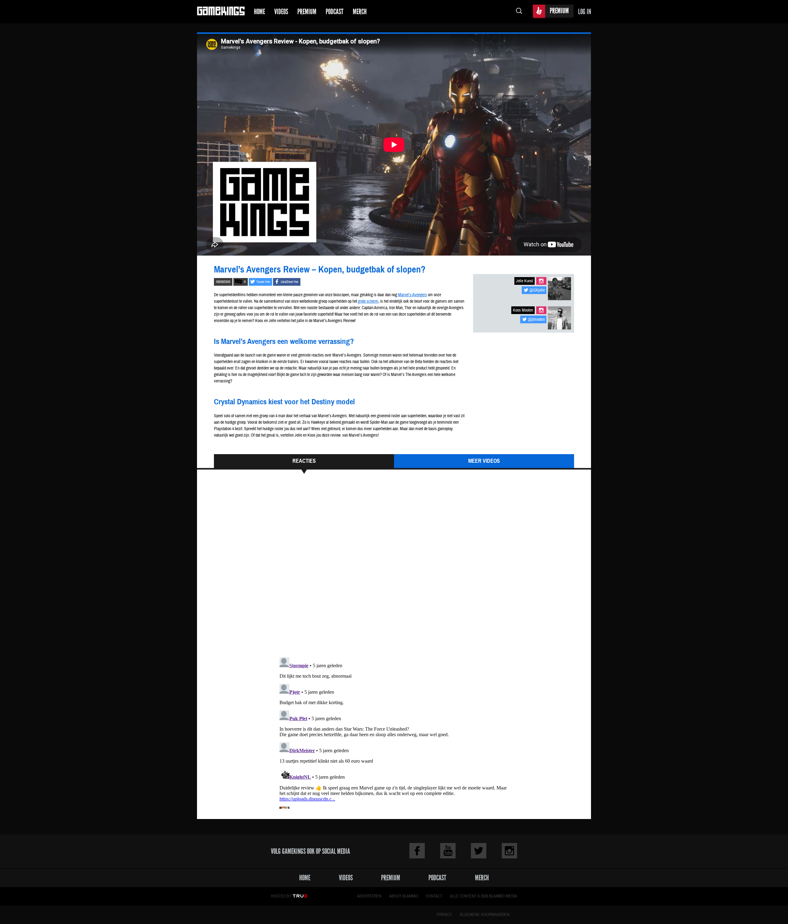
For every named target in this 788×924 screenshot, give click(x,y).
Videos (281, 11)
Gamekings (221, 11)
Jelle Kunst (524, 281)
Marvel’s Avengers (412, 295)
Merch (360, 11)
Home (259, 11)
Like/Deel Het (289, 282)
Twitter (478, 850)
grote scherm (368, 301)
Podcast (335, 11)
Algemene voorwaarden (484, 915)
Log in (584, 11)
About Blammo (403, 896)
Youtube (448, 850)
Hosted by (281, 896)
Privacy (444, 915)
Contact (434, 896)
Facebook (417, 850)
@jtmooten (536, 319)
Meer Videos (484, 461)
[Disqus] (394, 568)
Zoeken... (519, 11)
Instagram (541, 281)
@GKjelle (537, 290)
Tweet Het (263, 282)
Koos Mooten (523, 310)
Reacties (304, 461)
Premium (306, 11)
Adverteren (369, 896)
